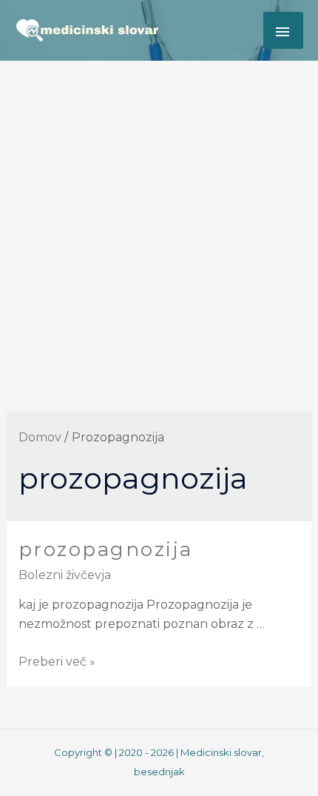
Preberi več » (56, 662)
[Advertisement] (159, 227)
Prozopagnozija (105, 549)
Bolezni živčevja (64, 575)
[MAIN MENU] (283, 30)
